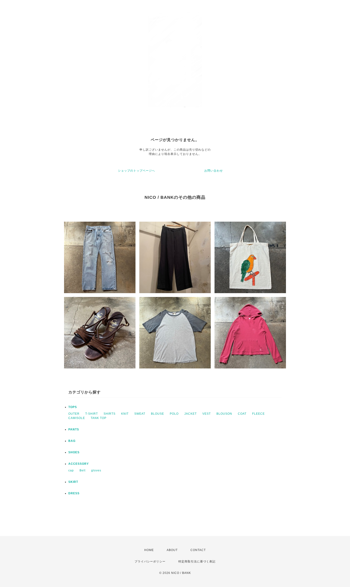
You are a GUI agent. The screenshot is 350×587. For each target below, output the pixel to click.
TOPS (72, 407)
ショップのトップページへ (136, 170)
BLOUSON (224, 413)
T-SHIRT (91, 413)
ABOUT (172, 550)
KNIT (125, 413)
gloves (96, 470)
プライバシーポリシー (150, 561)
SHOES (74, 452)
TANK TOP (98, 418)
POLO (174, 413)
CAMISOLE (76, 418)
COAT (242, 413)
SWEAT (139, 413)
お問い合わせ (213, 170)
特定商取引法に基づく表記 (196, 561)
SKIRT (73, 482)
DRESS (74, 493)
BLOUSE (157, 413)
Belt (82, 470)
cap (71, 470)
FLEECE (258, 413)
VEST (206, 413)
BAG (71, 441)
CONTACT (198, 550)
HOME (149, 550)
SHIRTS (109, 413)
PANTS (73, 429)
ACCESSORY (78, 463)
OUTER (74, 413)
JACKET (190, 413)
